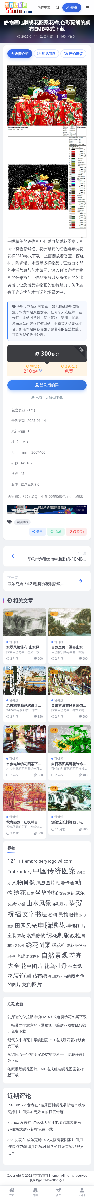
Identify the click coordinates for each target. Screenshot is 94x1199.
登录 (74, 7)
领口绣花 (55, 976)
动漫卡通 (65, 883)
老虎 (21, 956)
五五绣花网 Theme (46, 1175)
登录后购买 (49, 385)
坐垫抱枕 (46, 892)
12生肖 (15, 860)
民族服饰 (68, 914)
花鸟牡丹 (55, 966)
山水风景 (38, 903)
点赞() (78, 531)
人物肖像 (23, 882)
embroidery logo (41, 861)
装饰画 (22, 975)
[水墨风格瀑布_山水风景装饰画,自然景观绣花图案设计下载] (24, 622)
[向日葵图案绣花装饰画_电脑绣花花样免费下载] (69, 739)
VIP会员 (35, 366)
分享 (39, 531)
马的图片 (71, 976)
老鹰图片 (33, 956)
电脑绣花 (51, 925)
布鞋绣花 (59, 903)
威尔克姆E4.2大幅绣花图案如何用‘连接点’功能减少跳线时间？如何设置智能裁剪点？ (45, 1146)
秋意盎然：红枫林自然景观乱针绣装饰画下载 (23, 824)
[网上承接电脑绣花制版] (47, 511)
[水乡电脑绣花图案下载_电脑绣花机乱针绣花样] (24, 739)
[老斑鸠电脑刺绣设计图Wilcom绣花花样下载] (24, 680)
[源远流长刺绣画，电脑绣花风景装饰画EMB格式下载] (69, 797)
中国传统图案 (54, 871)
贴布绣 (39, 975)
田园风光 (26, 925)
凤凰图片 (45, 882)
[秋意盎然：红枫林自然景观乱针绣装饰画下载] (24, 797)
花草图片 (32, 965)
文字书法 (34, 914)
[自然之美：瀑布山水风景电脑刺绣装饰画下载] (69, 622)
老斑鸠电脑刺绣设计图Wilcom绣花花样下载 (23, 707)
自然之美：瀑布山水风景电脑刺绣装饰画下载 (68, 649)
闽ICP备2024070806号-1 (47, 1180)
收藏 (58, 531)
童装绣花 (16, 935)
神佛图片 (76, 925)
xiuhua (13, 1122)
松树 (52, 914)
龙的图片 (32, 984)
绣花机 (58, 945)
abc (10, 1139)
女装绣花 (66, 893)
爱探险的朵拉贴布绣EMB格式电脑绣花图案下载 (47, 1016)
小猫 (21, 903)
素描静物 (22, 522)
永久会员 (71, 366)
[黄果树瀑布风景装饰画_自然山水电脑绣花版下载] (69, 680)
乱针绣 (48, 36)
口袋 (30, 893)
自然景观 (54, 955)
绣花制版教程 (63, 935)
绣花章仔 (74, 945)
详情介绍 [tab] (22, 53)
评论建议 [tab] (76, 53)
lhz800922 (16, 1104)
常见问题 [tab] (49, 53)
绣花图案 (38, 944)
